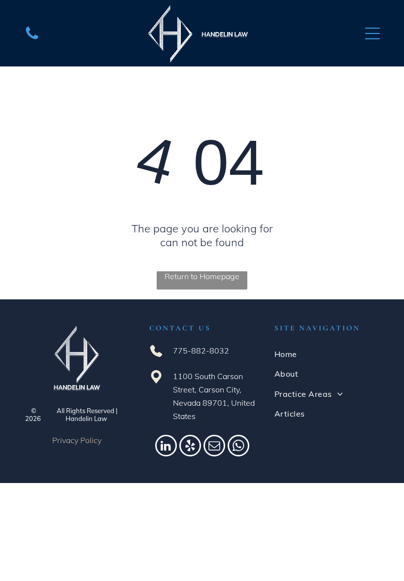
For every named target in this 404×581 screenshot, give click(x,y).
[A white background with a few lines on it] (32, 38)
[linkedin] (166, 447)
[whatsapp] (238, 447)
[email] (214, 447)
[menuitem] (327, 354)
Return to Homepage (202, 276)
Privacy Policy (76, 440)
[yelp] (190, 447)
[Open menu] (372, 33)
